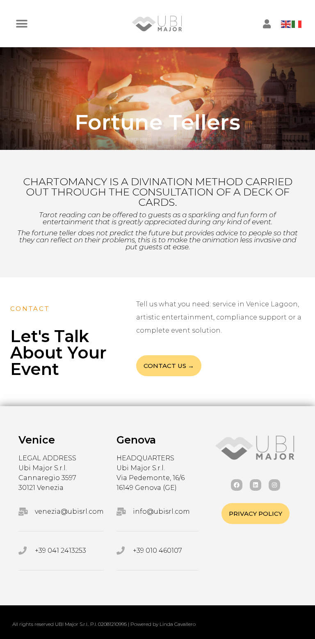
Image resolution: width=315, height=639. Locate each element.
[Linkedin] (255, 485)
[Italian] (297, 24)
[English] (286, 24)
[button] (21, 23)
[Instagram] (274, 485)
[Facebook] (236, 485)
